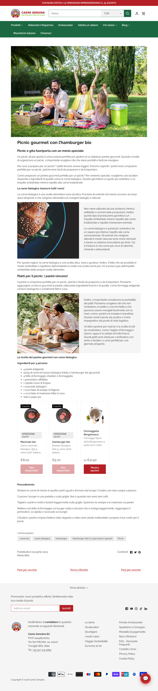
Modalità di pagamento (132, 631)
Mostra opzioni (94, 469)
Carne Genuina (36, 679)
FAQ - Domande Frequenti (128, 643)
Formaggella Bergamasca (94, 438)
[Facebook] (126, 608)
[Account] (136, 13)
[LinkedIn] (145, 608)
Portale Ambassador (131, 622)
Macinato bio (31, 443)
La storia (90, 622)
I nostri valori (92, 636)
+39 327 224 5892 (41, 649)
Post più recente (131, 570)
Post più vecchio (27, 570)
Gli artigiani (91, 631)
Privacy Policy (127, 653)
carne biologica (42, 538)
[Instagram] (136, 608)
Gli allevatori (92, 627)
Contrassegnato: (25, 533)
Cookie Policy (127, 658)
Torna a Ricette (79, 570)
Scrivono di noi (93, 645)
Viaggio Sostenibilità (96, 641)
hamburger (61, 538)
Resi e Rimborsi (127, 636)
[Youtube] (131, 608)
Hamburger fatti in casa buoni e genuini (92, 538)
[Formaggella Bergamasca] (95, 415)
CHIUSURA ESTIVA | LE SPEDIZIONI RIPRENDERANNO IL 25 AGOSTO (79, 3)
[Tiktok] (141, 608)
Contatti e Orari (127, 649)
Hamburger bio (61, 443)
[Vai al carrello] (144, 13)
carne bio (24, 538)
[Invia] (127, 13)
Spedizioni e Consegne (132, 627)
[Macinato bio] (32, 415)
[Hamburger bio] (63, 415)
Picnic (121, 538)
